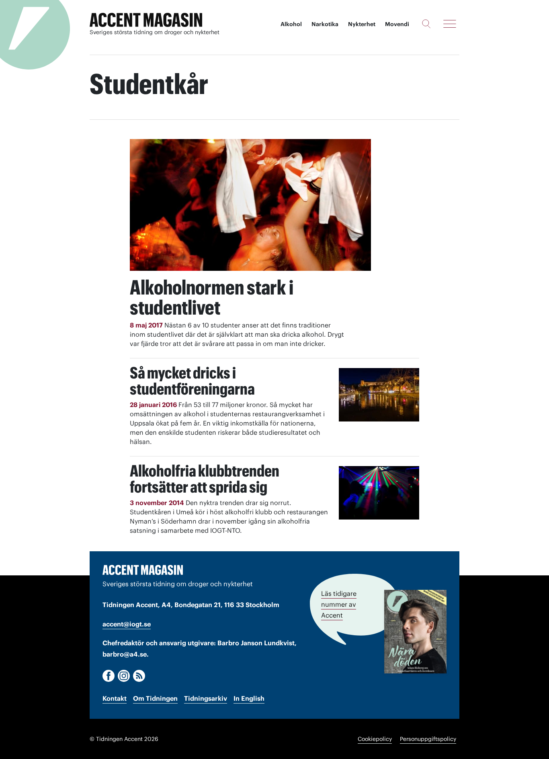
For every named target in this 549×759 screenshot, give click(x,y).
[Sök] (426, 24)
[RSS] (139, 676)
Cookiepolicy (375, 739)
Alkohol (291, 24)
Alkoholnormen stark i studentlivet (211, 297)
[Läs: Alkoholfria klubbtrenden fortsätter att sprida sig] (379, 493)
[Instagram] (124, 676)
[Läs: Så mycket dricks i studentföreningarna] (379, 394)
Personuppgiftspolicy (428, 739)
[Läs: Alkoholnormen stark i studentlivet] (250, 205)
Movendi (397, 24)
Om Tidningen (155, 698)
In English (249, 698)
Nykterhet (361, 24)
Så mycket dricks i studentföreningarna (192, 380)
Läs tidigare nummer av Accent (338, 604)
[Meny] (449, 23)
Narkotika (324, 24)
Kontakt (114, 698)
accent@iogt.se (126, 624)
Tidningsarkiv (205, 698)
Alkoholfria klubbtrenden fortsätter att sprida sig (204, 478)
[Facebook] (108, 676)
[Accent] (142, 569)
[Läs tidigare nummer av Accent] (415, 631)
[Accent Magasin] (146, 20)
